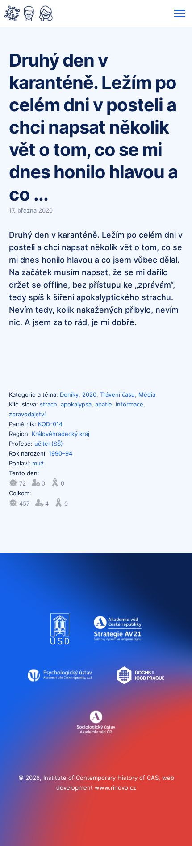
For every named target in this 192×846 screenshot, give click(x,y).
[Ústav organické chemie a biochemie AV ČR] (141, 695)
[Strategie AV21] (118, 648)
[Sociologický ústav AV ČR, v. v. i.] (96, 741)
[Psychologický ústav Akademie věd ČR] (60, 695)
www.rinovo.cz (115, 787)
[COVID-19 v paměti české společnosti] (28, 14)
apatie (103, 404)
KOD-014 (50, 423)
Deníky (69, 394)
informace (129, 404)
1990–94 (60, 453)
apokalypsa (76, 404)
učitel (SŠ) (48, 443)
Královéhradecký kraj (60, 433)
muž (38, 463)
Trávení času (117, 394)
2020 (89, 394)
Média (146, 394)
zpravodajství (27, 414)
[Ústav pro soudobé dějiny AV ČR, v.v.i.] (60, 648)
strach (48, 404)
